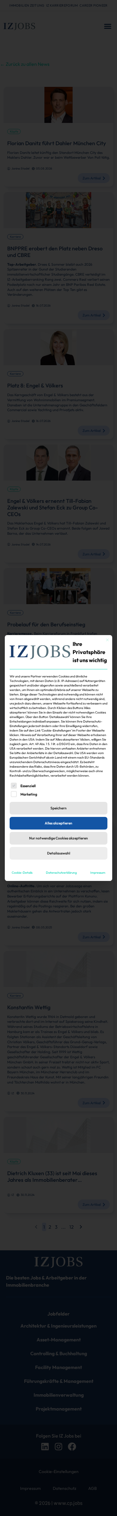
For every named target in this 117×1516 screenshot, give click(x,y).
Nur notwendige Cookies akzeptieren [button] (58, 838)
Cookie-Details (22, 872)
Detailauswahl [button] (58, 853)
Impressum (97, 872)
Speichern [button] (58, 808)
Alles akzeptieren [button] (58, 823)
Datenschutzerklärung (61, 872)
